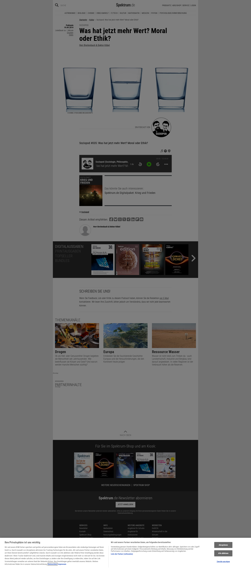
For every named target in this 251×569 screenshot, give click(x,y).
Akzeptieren (223, 545)
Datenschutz (52, 564)
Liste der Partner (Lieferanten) (122, 554)
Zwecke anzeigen (223, 561)
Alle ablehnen (223, 553)
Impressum (62, 564)
